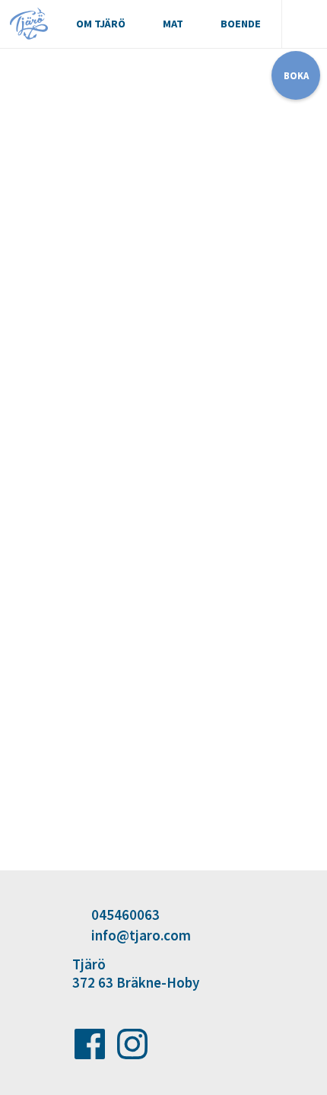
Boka (296, 76)
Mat (173, 23)
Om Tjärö (100, 23)
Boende (241, 23)
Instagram (132, 1044)
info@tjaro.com (141, 935)
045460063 (125, 914)
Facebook (90, 1044)
